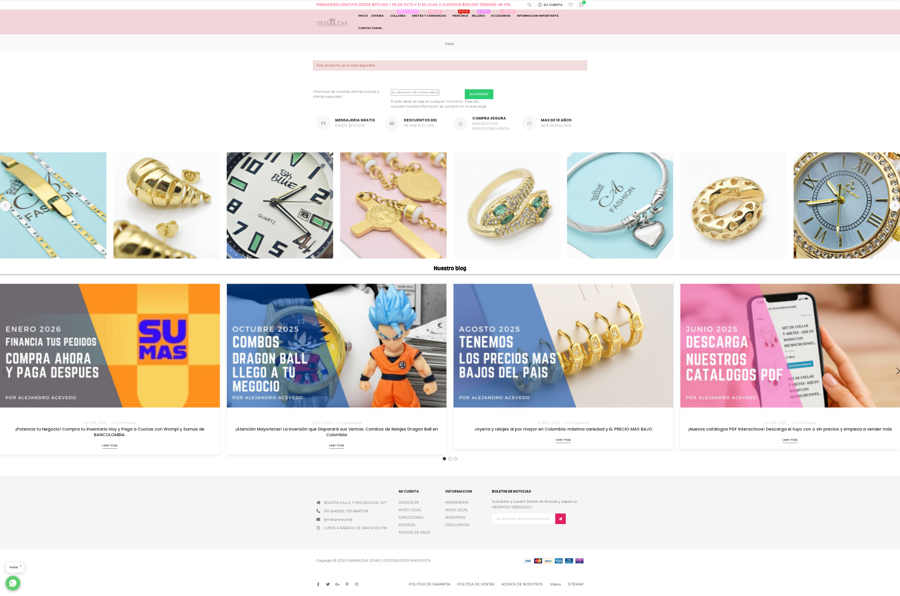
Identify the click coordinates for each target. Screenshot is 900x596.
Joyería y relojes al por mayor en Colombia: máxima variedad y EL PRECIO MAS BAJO (563, 429)
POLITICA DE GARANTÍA (429, 584)
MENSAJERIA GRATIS (355, 120)
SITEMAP (576, 584)
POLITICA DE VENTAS (476, 584)
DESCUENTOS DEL (420, 120)
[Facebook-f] (318, 584)
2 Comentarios (804, 423)
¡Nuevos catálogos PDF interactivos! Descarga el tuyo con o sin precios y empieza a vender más (790, 429)
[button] (5, 206)
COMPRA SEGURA (489, 118)
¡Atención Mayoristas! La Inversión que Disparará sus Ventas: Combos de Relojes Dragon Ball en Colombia (336, 432)
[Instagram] (357, 584)
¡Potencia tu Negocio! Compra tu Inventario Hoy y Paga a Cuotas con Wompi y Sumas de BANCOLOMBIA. (109, 432)
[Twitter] (328, 584)
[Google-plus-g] (337, 584)
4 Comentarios (577, 423)
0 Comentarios (124, 423)
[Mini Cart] (578, 4)
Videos (555, 584)
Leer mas (109, 445)
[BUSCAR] (526, 4)
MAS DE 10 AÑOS (556, 120)
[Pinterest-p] (347, 584)
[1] (560, 519)
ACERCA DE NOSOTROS (522, 584)
